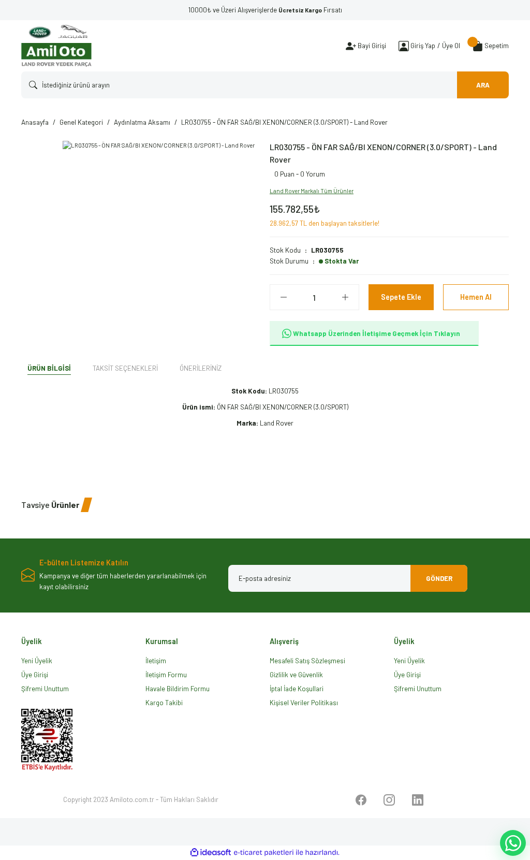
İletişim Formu (166, 674)
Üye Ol (451, 45)
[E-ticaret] (263, 852)
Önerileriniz (201, 368)
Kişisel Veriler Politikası (304, 702)
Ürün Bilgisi (49, 368)
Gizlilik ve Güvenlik (296, 674)
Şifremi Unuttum (45, 688)
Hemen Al (476, 297)
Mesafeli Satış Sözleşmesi (307, 661)
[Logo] (56, 46)
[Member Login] (404, 46)
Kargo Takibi (164, 702)
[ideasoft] (210, 852)
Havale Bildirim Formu (177, 688)
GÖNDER (439, 578)
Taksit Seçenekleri (125, 368)
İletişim (155, 661)
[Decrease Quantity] (283, 297)
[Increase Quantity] (345, 297)
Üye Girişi (34, 674)
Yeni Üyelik (36, 661)
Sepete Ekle (401, 297)
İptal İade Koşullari (296, 688)
